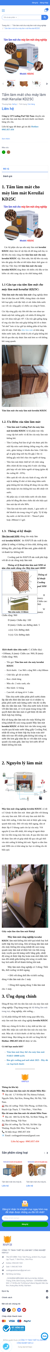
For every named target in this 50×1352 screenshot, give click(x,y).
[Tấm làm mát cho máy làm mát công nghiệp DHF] (13, 1169)
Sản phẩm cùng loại (15, 1152)
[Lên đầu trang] (44, 1346)
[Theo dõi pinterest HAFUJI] (14, 1310)
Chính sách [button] (7, 1297)
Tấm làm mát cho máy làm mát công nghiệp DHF (13, 1182)
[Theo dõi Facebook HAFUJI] (4, 1310)
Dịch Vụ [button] (5, 1291)
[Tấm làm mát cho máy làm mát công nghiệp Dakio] (37, 1169)
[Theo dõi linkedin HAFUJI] (19, 1310)
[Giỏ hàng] (46, 10)
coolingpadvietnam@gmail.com (18, 1270)
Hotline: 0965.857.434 (14, 1263)
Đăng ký (25, 1224)
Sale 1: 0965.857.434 (14, 1267)
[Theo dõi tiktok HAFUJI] (9, 1310)
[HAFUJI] (8, 1241)
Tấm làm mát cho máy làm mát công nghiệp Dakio (37, 1182)
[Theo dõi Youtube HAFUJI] (24, 1310)
